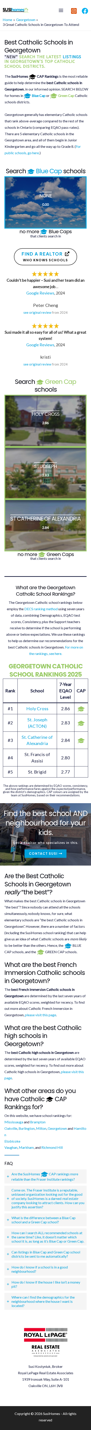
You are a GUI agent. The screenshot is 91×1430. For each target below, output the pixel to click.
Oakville (10, 1128)
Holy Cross (37, 708)
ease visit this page (42, 1015)
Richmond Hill (52, 1147)
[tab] (45, 1176)
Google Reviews (40, 293)
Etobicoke (12, 1141)
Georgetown (57, 1128)
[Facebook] (85, 11)
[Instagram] (74, 11)
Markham (26, 1147)
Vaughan (10, 1147)
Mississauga (13, 1122)
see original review (37, 312)
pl (26, 1015)
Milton (41, 1128)
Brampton (38, 1122)
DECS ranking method (41, 609)
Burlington (27, 1128)
